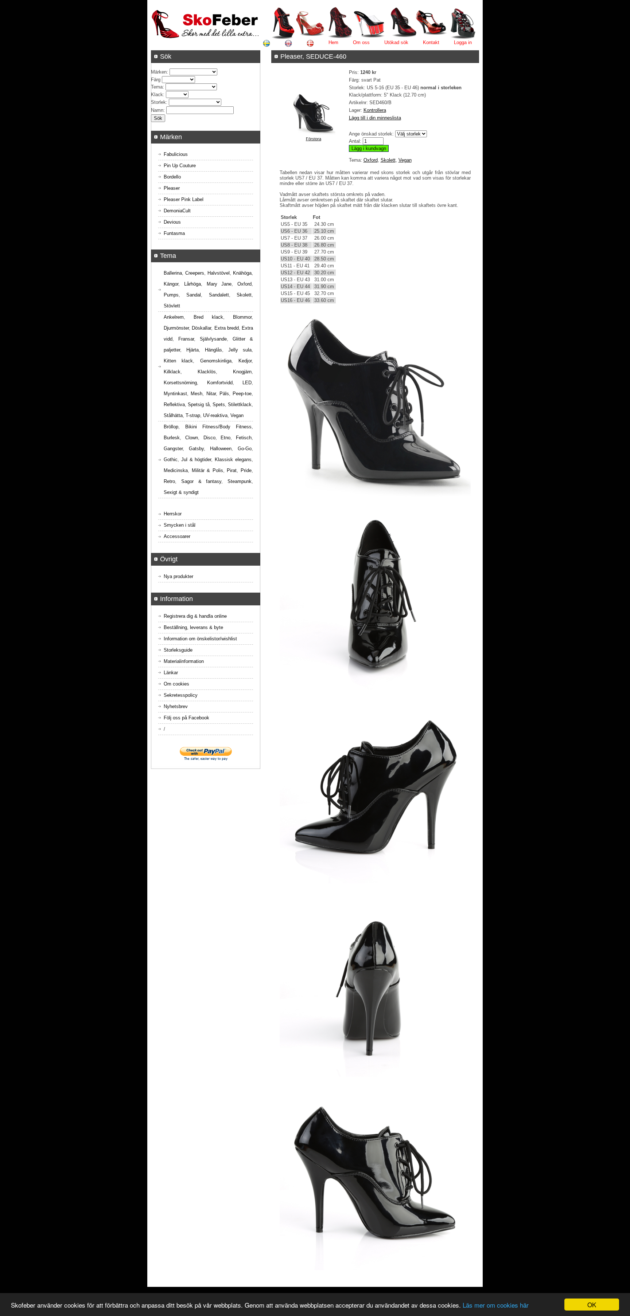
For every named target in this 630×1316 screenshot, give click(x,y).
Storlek (158, 102)
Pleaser (172, 188)
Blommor (242, 317)
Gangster (173, 448)
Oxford (370, 160)
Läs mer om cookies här (496, 1304)
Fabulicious (176, 154)
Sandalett (219, 295)
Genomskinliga (216, 361)
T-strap (193, 415)
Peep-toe (242, 393)
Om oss (361, 42)
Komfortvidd (220, 382)
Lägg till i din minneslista (375, 118)
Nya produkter (178, 576)
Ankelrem (174, 317)
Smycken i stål (179, 525)
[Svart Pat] (313, 133)
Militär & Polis (207, 470)
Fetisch (244, 437)
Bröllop (171, 426)
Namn (157, 110)
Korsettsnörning (180, 382)
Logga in (463, 42)
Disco (209, 437)
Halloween (221, 448)
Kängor (171, 284)
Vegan (405, 160)
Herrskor (173, 513)
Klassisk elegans (233, 459)
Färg (155, 79)
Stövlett (172, 306)
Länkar (171, 672)
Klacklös (207, 371)
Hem (333, 42)
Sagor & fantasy (201, 481)
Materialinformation (184, 661)
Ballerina (173, 273)
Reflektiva (174, 404)
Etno (225, 437)
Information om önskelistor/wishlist (200, 638)
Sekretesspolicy (181, 695)
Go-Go (245, 448)
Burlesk (172, 437)
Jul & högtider (196, 459)
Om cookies (176, 684)
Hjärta (192, 350)
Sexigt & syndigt (181, 492)
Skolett (388, 160)
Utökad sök (396, 42)
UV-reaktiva (215, 415)
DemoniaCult (177, 210)
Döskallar (201, 328)
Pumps (171, 295)
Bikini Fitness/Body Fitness (218, 426)
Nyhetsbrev (176, 706)
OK (591, 1304)
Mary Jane (219, 284)
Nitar (211, 393)
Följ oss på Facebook (186, 717)
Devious (172, 222)
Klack (157, 94)
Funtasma (174, 233)
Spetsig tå (198, 404)
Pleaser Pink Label (183, 199)
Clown (191, 437)
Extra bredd (226, 328)
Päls (224, 393)
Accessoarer (177, 536)
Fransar (186, 339)
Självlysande (213, 339)
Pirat (232, 470)
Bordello (172, 177)
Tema (157, 87)
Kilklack (172, 371)
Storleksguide (178, 650)
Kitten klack (178, 361)
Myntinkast (175, 393)
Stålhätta (173, 415)
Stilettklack (240, 404)
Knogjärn (242, 371)
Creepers (194, 273)
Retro (169, 481)
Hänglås (213, 350)
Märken (159, 72)
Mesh (196, 393)
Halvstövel (218, 273)
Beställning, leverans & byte (193, 627)
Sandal (193, 295)
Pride (246, 470)
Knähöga (242, 273)
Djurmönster (176, 328)
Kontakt (431, 42)
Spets (219, 404)
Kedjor (245, 361)
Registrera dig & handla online (195, 616)
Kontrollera (374, 110)
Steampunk (240, 481)
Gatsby (196, 448)
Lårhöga (192, 284)
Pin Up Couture (180, 165)
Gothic (171, 459)
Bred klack (208, 317)
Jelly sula (240, 350)
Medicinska (176, 470)
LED (247, 382)
